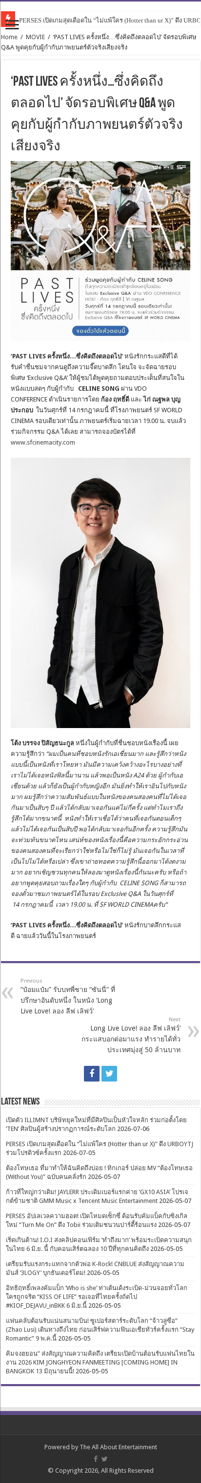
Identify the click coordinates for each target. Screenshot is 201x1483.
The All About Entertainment (118, 1447)
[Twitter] (109, 1074)
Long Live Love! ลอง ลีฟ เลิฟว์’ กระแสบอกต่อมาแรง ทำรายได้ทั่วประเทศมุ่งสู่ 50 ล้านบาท (131, 1035)
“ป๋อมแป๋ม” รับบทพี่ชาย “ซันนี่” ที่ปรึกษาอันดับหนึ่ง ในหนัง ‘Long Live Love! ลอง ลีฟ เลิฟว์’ (67, 996)
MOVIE (35, 37)
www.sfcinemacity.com (43, 442)
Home (9, 37)
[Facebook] (92, 1074)
